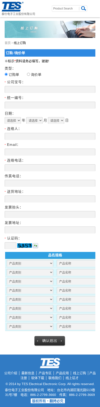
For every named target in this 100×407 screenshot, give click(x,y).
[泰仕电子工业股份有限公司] (13, 7)
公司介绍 (10, 373)
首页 (8, 43)
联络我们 (54, 378)
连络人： (13, 129)
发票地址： (14, 223)
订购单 (14, 75)
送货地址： (15, 191)
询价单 (36, 75)
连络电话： (15, 160)
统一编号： (15, 98)
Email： (12, 145)
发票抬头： (14, 207)
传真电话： (14, 176)
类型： (10, 68)
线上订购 (79, 373)
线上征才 (72, 378)
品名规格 (55, 255)
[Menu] (97, 5)
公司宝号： (15, 82)
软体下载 (37, 378)
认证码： (13, 238)
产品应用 (62, 373)
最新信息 (27, 373)
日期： (10, 113)
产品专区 (45, 373)
